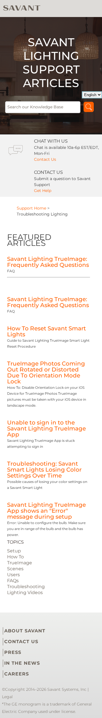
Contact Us (45, 159)
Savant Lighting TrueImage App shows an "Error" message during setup (46, 510)
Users (13, 574)
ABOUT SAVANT (24, 630)
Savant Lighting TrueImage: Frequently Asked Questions (48, 261)
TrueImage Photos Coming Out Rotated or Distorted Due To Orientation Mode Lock (46, 372)
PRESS (12, 652)
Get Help (42, 190)
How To (15, 556)
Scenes (15, 568)
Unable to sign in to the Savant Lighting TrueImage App (46, 428)
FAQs (13, 580)
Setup (14, 551)
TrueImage (19, 562)
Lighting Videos (25, 592)
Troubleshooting (26, 586)
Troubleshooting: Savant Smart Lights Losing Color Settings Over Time (44, 469)
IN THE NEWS (22, 663)
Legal (7, 696)
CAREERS (16, 674)
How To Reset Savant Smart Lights (46, 331)
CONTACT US (21, 641)
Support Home (31, 208)
